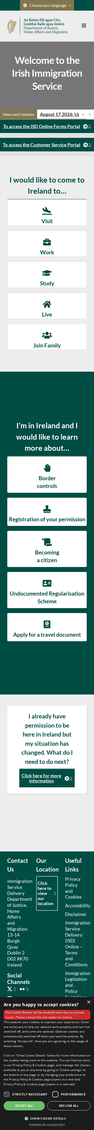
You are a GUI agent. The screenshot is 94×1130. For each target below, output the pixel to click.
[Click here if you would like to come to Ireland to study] (47, 275)
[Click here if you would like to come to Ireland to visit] (47, 212)
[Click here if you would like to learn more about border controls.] (47, 475)
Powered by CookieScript (47, 1125)
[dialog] (47, 1063)
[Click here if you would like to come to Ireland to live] (47, 306)
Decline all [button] (69, 1106)
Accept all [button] (24, 1106)
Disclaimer (74, 914)
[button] (47, 1118)
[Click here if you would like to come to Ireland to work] (47, 244)
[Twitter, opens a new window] (11, 989)
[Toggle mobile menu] (84, 25)
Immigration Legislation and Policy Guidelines (74, 985)
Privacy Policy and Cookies (73, 888)
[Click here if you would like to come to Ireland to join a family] (47, 337)
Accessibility (74, 905)
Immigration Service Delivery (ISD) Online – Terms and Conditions (74, 943)
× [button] (88, 1002)
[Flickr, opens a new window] (24, 989)
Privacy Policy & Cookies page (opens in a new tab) (39, 1084)
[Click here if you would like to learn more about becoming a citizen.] (47, 549)
